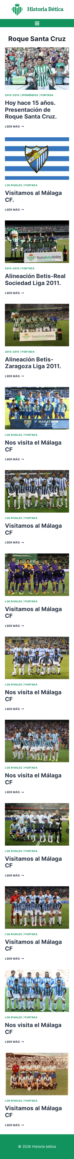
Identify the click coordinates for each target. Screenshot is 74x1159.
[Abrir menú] (37, 23)
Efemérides (30, 95)
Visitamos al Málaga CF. (33, 196)
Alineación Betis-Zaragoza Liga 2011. (33, 363)
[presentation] (37, 68)
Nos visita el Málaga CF (33, 446)
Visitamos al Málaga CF (33, 529)
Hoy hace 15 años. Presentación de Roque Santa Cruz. (31, 109)
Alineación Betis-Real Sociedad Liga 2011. (35, 279)
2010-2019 (12, 95)
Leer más (14, 126)
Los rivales (13, 185)
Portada (46, 95)
